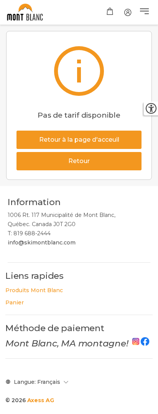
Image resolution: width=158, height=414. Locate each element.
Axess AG (40, 400)
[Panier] (110, 12)
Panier (14, 302)
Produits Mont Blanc (34, 290)
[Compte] (128, 12)
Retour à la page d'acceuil (79, 139)
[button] (144, 12)
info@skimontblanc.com (42, 242)
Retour (79, 161)
